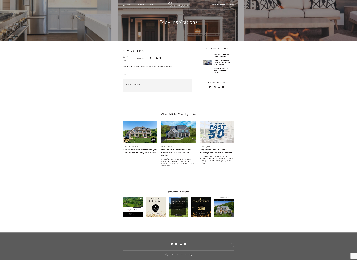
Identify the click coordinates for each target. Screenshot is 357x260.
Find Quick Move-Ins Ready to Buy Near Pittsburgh (221, 70)
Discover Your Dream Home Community (221, 55)
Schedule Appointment (218, 5)
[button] (133, 207)
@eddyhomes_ (173, 192)
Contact (231, 5)
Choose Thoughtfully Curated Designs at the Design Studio (222, 62)
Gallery (151, 5)
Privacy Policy (188, 255)
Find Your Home (140, 5)
